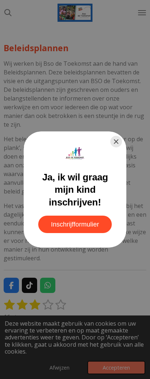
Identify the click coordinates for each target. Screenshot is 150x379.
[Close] (116, 141)
